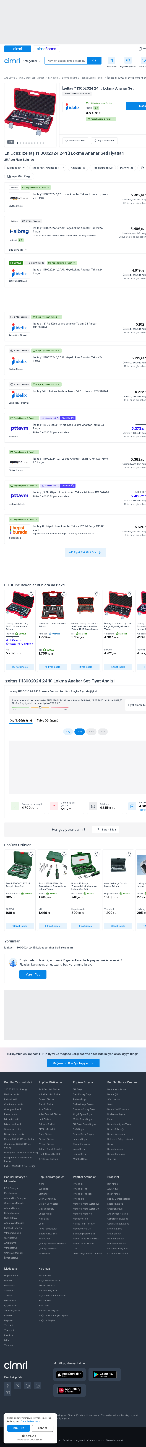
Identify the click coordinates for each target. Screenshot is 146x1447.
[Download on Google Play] (105, 1374)
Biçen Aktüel (113, 1194)
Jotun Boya (79, 1149)
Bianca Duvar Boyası (83, 1134)
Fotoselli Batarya (13, 1228)
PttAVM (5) (126, 167)
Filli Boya (77, 1089)
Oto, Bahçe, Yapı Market (31, 77)
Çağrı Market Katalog (118, 1223)
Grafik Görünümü (21, 720)
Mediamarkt (10, 1300)
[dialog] (30, 1428)
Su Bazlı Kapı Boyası (83, 1104)
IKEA (6, 1340)
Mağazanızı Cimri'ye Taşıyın (53, 1315)
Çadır (41, 1223)
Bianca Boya (79, 1154)
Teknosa (9, 1295)
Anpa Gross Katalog (117, 1213)
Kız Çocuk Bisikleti (48, 1159)
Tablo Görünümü (47, 720)
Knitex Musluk (11, 1213)
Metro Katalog (114, 1228)
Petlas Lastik (11, 1099)
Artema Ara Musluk (14, 1223)
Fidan (110, 1119)
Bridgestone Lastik (14, 1134)
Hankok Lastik (11, 1094)
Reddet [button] (42, 1428)
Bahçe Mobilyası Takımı (119, 1124)
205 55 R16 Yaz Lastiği (15, 1089)
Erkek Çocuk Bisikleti (50, 1154)
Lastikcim (9, 1335)
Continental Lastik (13, 1104)
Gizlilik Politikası (47, 1285)
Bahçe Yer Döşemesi (118, 1109)
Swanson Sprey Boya (84, 1109)
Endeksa (67, 1440)
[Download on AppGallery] (69, 1390)
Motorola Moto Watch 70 (86, 1208)
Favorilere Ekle (77, 140)
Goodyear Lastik (13, 1109)
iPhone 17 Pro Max (82, 1194)
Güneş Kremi (45, 1213)
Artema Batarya (12, 1208)
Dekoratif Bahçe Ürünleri (120, 1139)
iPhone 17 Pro (80, 1189)
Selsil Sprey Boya (82, 1094)
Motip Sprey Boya (82, 1119)
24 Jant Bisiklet (46, 1139)
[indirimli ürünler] (128, 60)
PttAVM (8, 1280)
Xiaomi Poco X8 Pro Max (86, 1238)
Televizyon (44, 1238)
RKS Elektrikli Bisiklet (49, 1089)
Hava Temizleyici (48, 1228)
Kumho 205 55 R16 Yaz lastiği (19, 1139)
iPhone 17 (78, 1184)
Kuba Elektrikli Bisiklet (50, 1114)
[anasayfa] (12, 61)
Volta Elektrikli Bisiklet (50, 1094)
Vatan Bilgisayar (12, 1310)
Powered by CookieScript (30, 1439)
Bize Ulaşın (44, 1305)
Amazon (8, 1290)
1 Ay (68, 731)
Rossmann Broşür (116, 1243)
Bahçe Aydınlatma (116, 1089)
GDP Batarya (10, 1238)
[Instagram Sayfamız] (37, 1385)
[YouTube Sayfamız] (7, 1392)
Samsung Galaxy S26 (84, 1233)
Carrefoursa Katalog (117, 1218)
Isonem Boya (80, 1139)
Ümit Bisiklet (45, 1119)
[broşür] (111, 60)
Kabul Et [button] (18, 1428)
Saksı (110, 1104)
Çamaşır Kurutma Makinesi (52, 1243)
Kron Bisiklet (45, 1109)
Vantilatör (43, 1194)
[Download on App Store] (69, 1374)
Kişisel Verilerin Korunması (52, 1295)
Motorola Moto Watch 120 (86, 1203)
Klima (41, 1184)
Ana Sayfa (9, 77)
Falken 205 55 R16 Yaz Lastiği (19, 1166)
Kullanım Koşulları (48, 1290)
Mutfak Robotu (46, 1208)
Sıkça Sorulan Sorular (50, 1280)
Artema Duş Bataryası (15, 1198)
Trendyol (9, 1330)
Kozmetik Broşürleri (117, 1253)
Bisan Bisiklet (46, 1134)
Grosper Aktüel (115, 1208)
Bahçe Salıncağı (115, 1129)
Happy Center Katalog (119, 1198)
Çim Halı (111, 1159)
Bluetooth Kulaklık (48, 1233)
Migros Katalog (115, 1203)
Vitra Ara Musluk (12, 1233)
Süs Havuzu (113, 1099)
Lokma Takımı (69, 77)
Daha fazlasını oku (30, 1421)
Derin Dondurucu (47, 1198)
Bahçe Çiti (112, 1094)
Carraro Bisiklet (46, 1099)
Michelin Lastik (12, 1119)
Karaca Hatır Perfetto (84, 1223)
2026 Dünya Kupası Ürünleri (87, 1253)
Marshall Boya (80, 1159)
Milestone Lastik (13, 1124)
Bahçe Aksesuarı (116, 1134)
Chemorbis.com (95, 1440)
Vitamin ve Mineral (48, 1203)
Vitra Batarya (10, 1248)
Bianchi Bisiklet (46, 1104)
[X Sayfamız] (17, 1385)
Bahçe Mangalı (115, 1149)
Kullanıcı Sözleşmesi (49, 1310)
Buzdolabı (44, 1189)
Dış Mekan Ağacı (116, 1114)
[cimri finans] (46, 48)
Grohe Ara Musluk (13, 1253)
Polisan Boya (80, 1099)
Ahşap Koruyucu (81, 1144)
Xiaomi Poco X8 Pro (83, 1243)
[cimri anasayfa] (17, 48)
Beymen (8, 1320)
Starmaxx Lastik (12, 1129)
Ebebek (8, 1315)
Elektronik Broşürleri (117, 1248)
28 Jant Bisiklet (46, 1144)
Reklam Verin (45, 1300)
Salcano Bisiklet (47, 1124)
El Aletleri (53, 77)
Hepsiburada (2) (103, 167)
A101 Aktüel (113, 1189)
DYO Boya (78, 1129)
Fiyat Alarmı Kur (106, 140)
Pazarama (9, 1285)
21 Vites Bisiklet (47, 1129)
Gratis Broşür (114, 1233)
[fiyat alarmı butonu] (31, 594)
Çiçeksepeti (10, 1305)
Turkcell (8, 1325)
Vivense (8, 1345)
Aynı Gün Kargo (21, 176)
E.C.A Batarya (11, 1188)
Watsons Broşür (115, 1238)
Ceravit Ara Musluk (14, 1203)
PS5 (75, 1248)
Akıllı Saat (44, 1218)
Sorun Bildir (109, 829)
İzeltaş (67, 88)
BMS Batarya (10, 1218)
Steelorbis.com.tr (115, 1440)
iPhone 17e (78, 1198)
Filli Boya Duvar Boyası (85, 1124)
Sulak (110, 1144)
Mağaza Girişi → (47, 1320)
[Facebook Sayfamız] (7, 1385)
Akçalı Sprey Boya (82, 1114)
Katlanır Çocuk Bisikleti (50, 1149)
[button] (30, 1435)
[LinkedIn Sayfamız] (27, 1385)
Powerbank (45, 1253)
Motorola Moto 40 (82, 1213)
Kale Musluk (10, 1193)
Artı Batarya (10, 1243)
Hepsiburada (11, 1275)
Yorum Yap (33, 974)
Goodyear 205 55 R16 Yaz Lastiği (21, 1152)
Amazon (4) (78, 167)
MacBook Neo (80, 1218)
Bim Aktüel (112, 1184)
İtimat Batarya (11, 1257)
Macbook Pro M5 (82, 1228)
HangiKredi (79, 1440)
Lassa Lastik (10, 1114)
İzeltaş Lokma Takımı (92, 77)
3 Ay (79, 731)
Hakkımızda (45, 1275)
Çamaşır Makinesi (48, 1248)
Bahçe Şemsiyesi (116, 1154)
